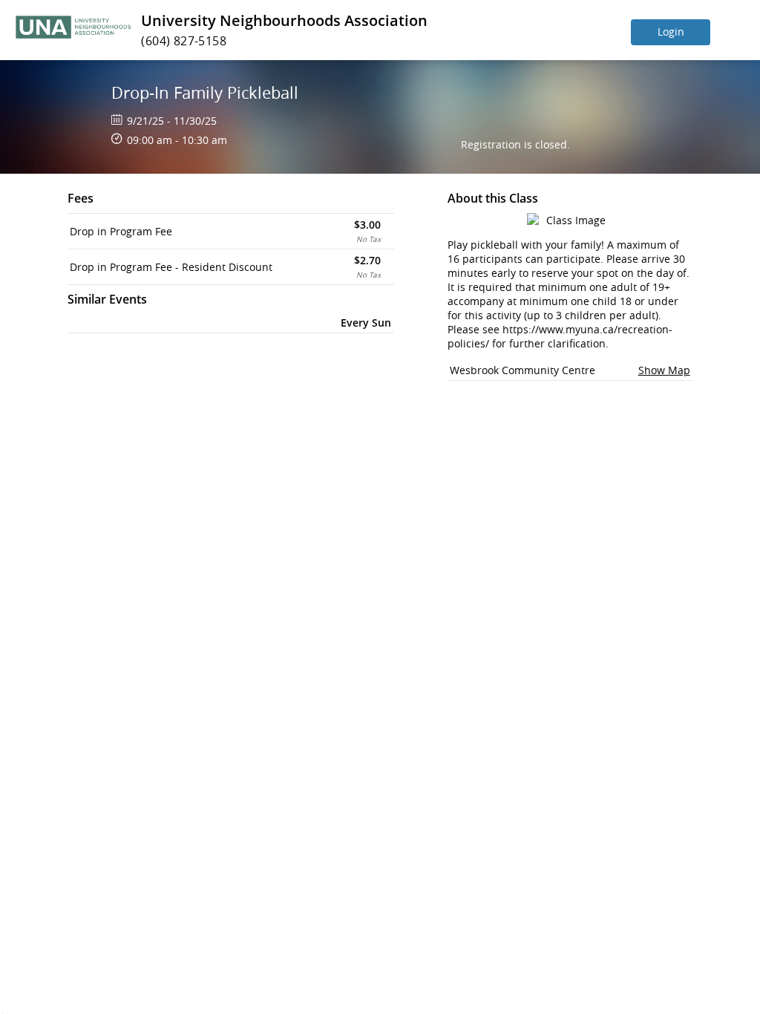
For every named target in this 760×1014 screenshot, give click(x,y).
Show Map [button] (664, 370)
